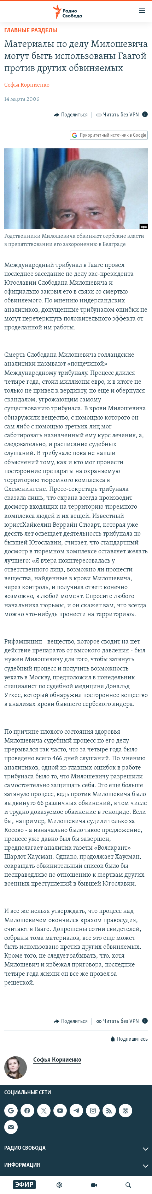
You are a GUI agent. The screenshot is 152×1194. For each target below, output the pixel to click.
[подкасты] (59, 1185)
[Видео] (94, 1185)
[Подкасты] (125, 1110)
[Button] (71, 115)
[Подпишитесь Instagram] (92, 1110)
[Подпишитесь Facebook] (27, 1110)
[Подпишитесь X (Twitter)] (44, 1110)
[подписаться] (11, 1127)
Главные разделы (30, 31)
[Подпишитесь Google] (11, 1110)
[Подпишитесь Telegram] (76, 1110)
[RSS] (109, 1110)
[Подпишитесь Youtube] (60, 1110)
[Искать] (128, 1185)
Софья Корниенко (26, 85)
